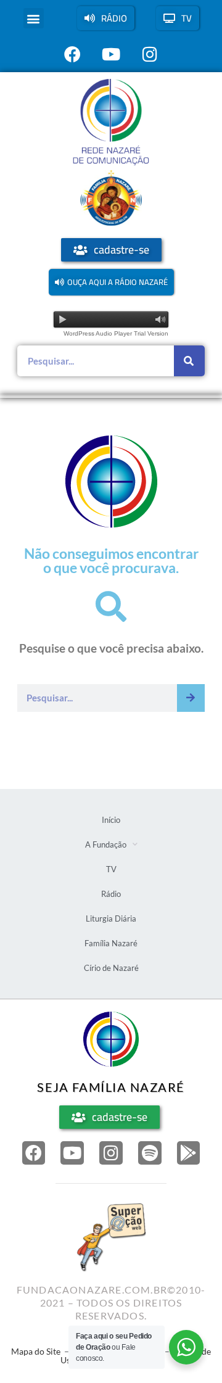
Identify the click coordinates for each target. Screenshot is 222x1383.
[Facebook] (34, 1153)
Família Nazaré (111, 943)
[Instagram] (111, 1153)
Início (111, 820)
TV (111, 869)
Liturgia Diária (111, 918)
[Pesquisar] (189, 360)
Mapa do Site (35, 1351)
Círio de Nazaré (111, 968)
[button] (33, 18)
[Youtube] (72, 1153)
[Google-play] (188, 1153)
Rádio (111, 894)
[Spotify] (150, 1153)
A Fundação (105, 844)
